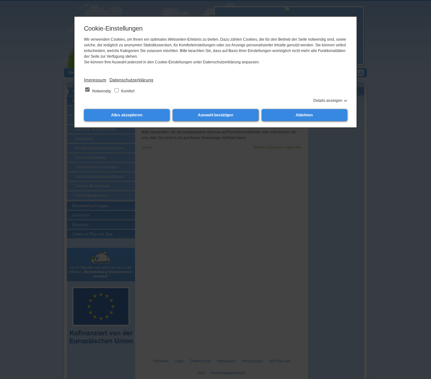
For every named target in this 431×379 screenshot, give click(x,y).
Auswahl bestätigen (215, 115)
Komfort (127, 91)
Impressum (95, 79)
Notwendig (101, 91)
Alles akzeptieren (126, 115)
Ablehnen (304, 115)
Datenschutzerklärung (131, 79)
